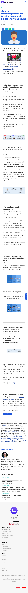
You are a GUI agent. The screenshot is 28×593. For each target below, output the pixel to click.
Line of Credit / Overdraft (7, 535)
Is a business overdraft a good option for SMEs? (12, 480)
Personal (22, 1)
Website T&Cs (5, 570)
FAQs (3, 557)
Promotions (4, 550)
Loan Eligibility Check (6, 548)
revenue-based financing (17, 438)
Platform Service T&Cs (6, 566)
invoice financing (10, 441)
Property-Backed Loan (6, 531)
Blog (3, 544)
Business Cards (5, 537)
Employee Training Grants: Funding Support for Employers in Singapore (14, 488)
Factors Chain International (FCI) (10, 68)
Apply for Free (7, 414)
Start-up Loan (5, 539)
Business (17, 1)
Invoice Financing (5, 533)
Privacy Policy (5, 564)
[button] (25, 1)
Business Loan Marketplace (13, 398)
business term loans (16, 436)
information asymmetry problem (13, 431)
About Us (4, 555)
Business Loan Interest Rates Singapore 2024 (11, 496)
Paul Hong (12, 383)
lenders (5, 425)
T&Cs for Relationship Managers (8, 568)
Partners (4, 559)
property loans (5, 438)
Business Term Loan (6, 529)
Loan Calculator (5, 546)
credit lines (4, 440)
